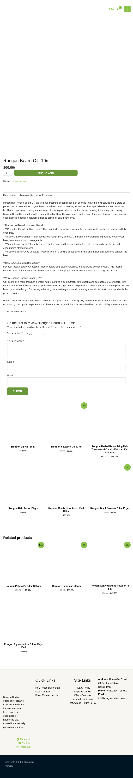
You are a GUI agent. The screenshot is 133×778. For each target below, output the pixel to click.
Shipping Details (82, 691)
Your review (15, 341)
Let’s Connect (42, 691)
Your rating (15, 333)
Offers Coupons (82, 695)
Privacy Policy (82, 687)
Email (11, 375)
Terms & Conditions (82, 699)
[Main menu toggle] (127, 9)
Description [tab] (9, 195)
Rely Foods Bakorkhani (47, 687)
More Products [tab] (44, 195)
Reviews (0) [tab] (26, 195)
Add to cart (45, 172)
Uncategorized (19, 181)
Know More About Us (46, 695)
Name (11, 362)
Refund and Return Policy (82, 703)
